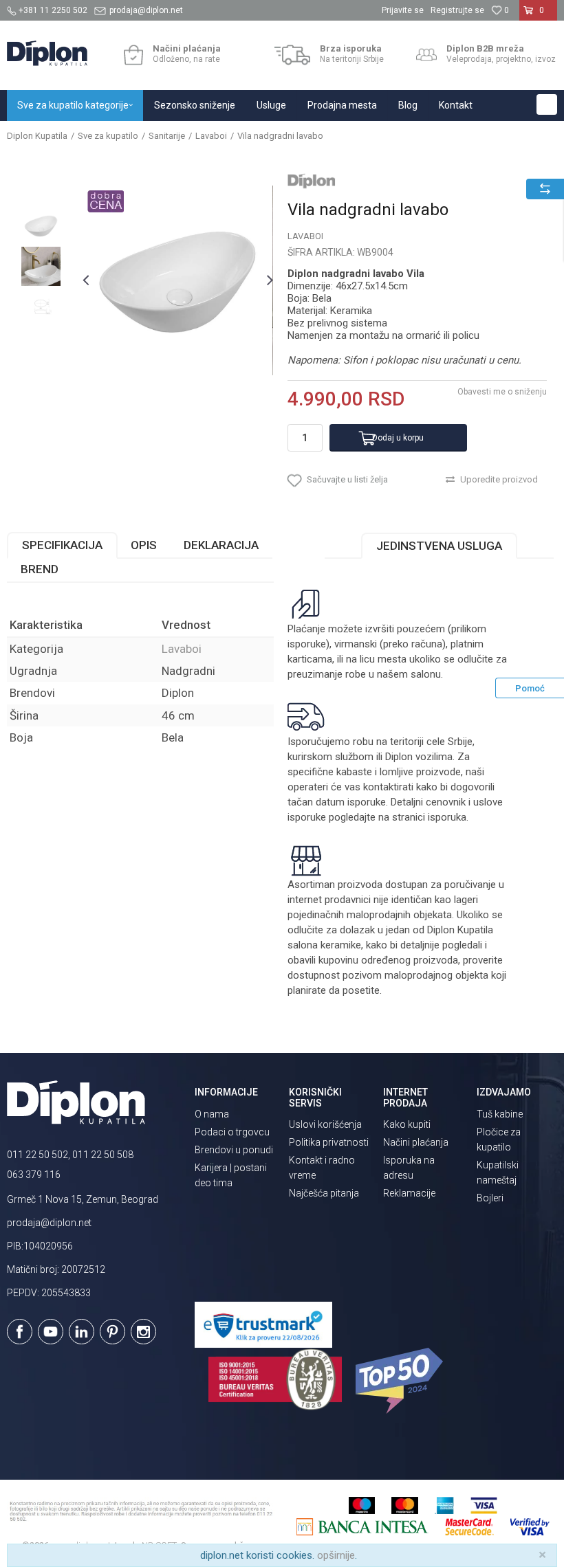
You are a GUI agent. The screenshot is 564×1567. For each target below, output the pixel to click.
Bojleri (490, 1197)
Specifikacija (62, 545)
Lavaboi (211, 136)
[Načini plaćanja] (133, 55)
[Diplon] (312, 181)
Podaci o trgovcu (232, 1131)
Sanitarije (167, 136)
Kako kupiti (407, 1124)
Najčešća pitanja (324, 1193)
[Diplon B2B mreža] (426, 55)
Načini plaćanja (415, 1142)
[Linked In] (81, 1331)
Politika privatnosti (329, 1142)
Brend (39, 569)
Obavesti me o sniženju (502, 392)
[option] (41, 225)
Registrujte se (457, 10)
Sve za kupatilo (108, 136)
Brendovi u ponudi (234, 1149)
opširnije (336, 1555)
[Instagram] (143, 1331)
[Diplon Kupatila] (47, 53)
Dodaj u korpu (398, 438)
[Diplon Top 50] (401, 1381)
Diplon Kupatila (37, 136)
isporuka (447, 817)
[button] (546, 104)
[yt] (50, 1331)
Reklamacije (409, 1193)
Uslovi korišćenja (325, 1124)
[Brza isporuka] (292, 55)
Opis (144, 545)
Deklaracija (221, 545)
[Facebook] (19, 1331)
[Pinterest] (112, 1331)
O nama (212, 1114)
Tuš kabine (500, 1114)
